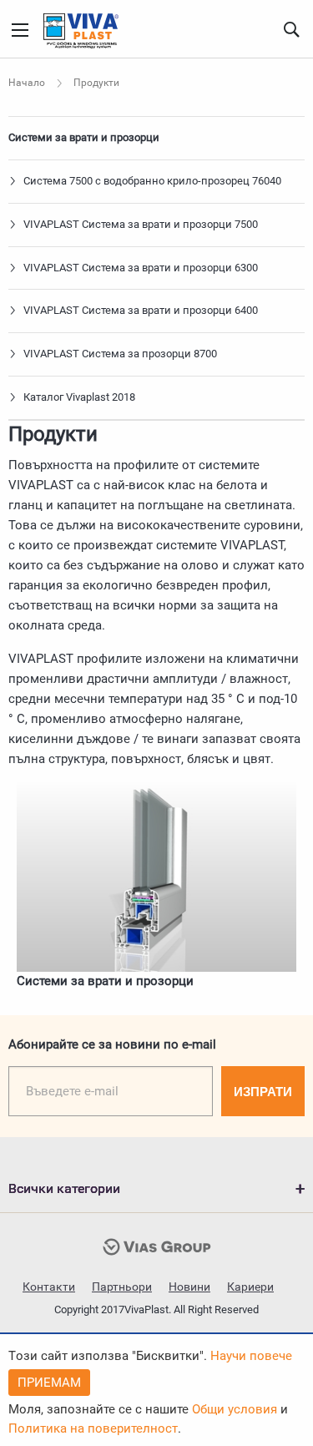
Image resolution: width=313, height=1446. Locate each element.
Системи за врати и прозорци (83, 137)
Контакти (49, 1286)
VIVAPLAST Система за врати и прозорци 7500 (139, 224)
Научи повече (251, 1355)
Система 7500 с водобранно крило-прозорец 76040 (151, 180)
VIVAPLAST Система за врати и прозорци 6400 (139, 310)
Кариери (250, 1286)
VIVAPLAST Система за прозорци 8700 (119, 353)
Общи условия (234, 1409)
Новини (189, 1286)
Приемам (49, 1382)
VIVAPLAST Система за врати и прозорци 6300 (139, 267)
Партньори (122, 1286)
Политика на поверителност (93, 1428)
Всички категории (64, 1188)
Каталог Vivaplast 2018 (78, 397)
